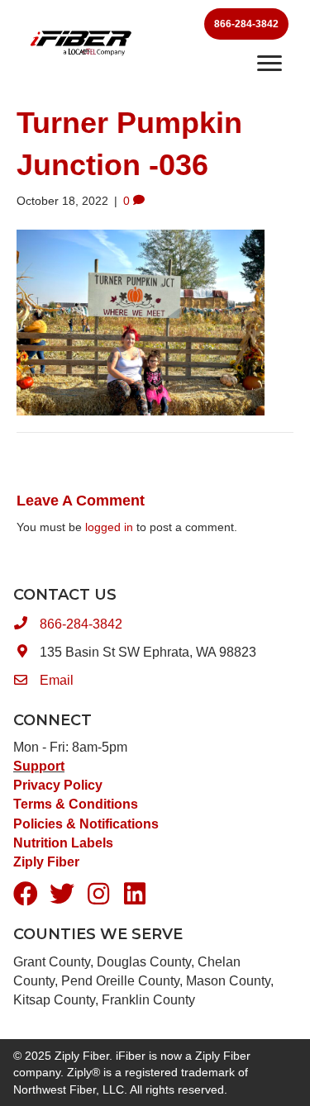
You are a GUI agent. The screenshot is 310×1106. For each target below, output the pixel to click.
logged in (109, 527)
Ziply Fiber (46, 862)
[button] (25, 893)
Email (57, 680)
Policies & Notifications (86, 824)
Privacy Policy (58, 785)
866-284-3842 (81, 624)
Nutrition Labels (65, 843)
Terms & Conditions (75, 804)
